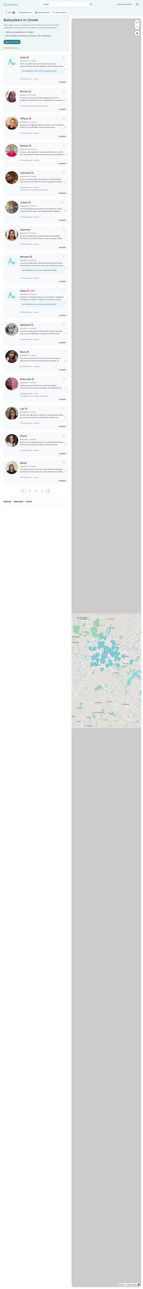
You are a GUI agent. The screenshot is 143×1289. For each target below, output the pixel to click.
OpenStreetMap (132, 1285)
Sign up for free (12, 42)
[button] (101, 636)
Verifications (43, 12)
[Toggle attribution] (138, 1284)
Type (10, 12)
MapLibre (122, 1285)
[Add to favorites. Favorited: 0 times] (63, 57)
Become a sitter (125, 4)
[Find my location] (137, 33)
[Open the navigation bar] (137, 4)
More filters (60, 12)
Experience (26, 12)
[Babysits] (11, 4)
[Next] (48, 491)
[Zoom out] (137, 27)
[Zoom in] (137, 22)
